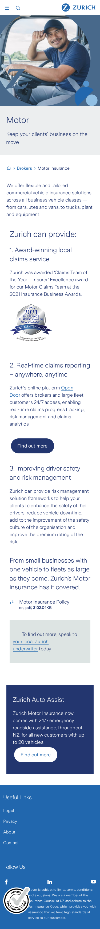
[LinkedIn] (50, 882)
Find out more (36, 754)
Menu (8, 8)
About (9, 832)
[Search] (18, 7)
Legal (8, 810)
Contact (11, 842)
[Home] (78, 7)
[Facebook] (6, 882)
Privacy (10, 821)
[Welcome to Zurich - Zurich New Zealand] (11, 168)
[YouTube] (93, 882)
